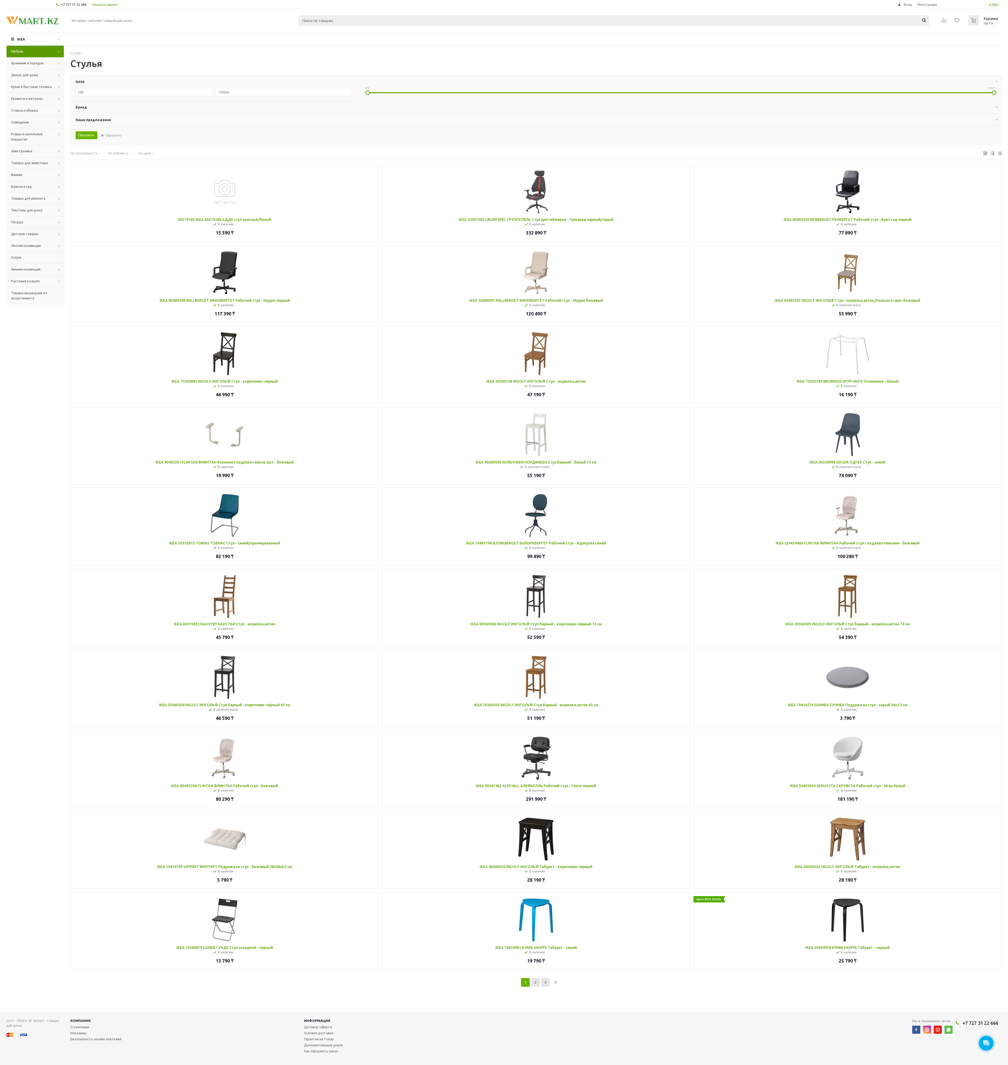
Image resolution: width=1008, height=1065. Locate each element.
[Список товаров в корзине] (984, 24)
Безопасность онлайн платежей (96, 1039)
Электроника (21, 151)
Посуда (17, 222)
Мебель (17, 51)
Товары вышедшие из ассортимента (29, 295)
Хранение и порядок (27, 63)
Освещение (20, 122)
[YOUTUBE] (938, 1030)
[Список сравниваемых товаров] (943, 22)
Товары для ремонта (28, 198)
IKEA (21, 39)
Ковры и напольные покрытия (27, 136)
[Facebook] (916, 1030)
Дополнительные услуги (323, 1045)
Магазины (78, 1033)
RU (997, 5)
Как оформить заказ (321, 1051)
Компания (80, 1020)
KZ (991, 5)
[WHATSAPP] (948, 1030)
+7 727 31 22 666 (73, 4)
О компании (79, 1027)
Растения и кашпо (25, 281)
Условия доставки (318, 1033)
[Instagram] (927, 1030)
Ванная (16, 174)
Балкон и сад (21, 186)
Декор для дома (24, 75)
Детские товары (24, 234)
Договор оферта (318, 1027)
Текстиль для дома (26, 210)
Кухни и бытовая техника (31, 87)
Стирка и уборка (24, 110)
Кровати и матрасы (27, 98)
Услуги (16, 257)
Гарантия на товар (319, 1039)
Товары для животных (29, 163)
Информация (317, 1020)
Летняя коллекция (26, 245)
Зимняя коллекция (25, 269)
